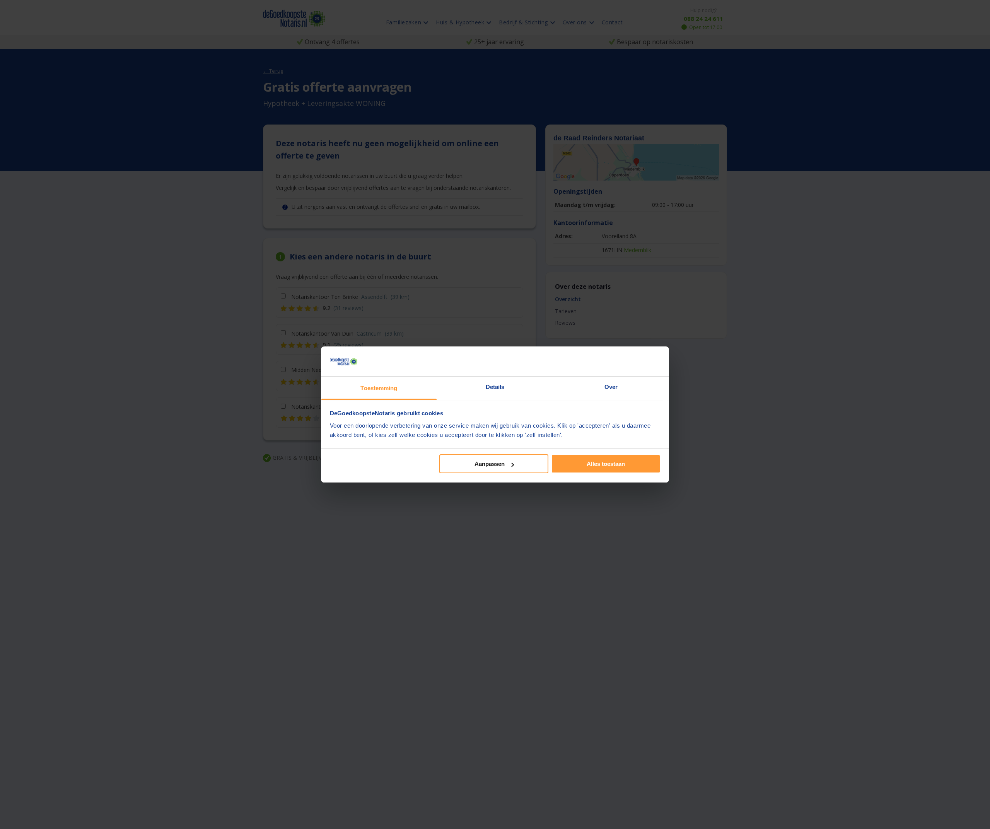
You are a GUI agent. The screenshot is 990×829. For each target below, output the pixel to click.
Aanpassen (490, 464)
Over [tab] (611, 387)
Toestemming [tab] (378, 388)
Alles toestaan (606, 464)
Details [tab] (495, 387)
